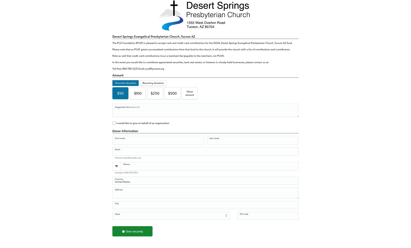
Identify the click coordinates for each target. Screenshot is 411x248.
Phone (126, 164)
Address (119, 189)
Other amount (189, 93)
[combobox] (205, 182)
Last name (214, 138)
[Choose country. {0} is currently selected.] (116, 166)
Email (117, 149)
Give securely (134, 231)
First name (120, 138)
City (117, 203)
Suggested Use (127, 107)
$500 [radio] (172, 93)
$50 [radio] (120, 93)
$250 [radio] (155, 93)
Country (119, 179)
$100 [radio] (138, 93)
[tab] (125, 83)
